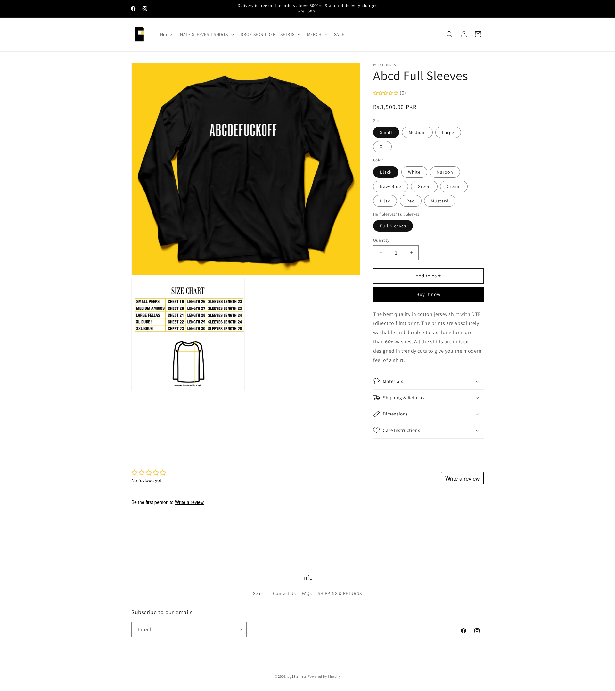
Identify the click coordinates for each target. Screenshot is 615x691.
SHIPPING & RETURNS (340, 593)
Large (448, 132)
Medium (417, 132)
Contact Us (284, 593)
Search (260, 593)
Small (386, 132)
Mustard (440, 201)
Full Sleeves (393, 226)
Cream (454, 186)
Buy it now (428, 294)
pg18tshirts (297, 676)
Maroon (445, 172)
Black (386, 172)
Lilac (385, 201)
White (414, 172)
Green (424, 186)
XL (382, 147)
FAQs (307, 593)
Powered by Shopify (324, 676)
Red (410, 201)
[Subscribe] (239, 630)
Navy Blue (390, 186)
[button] (206, 34)
